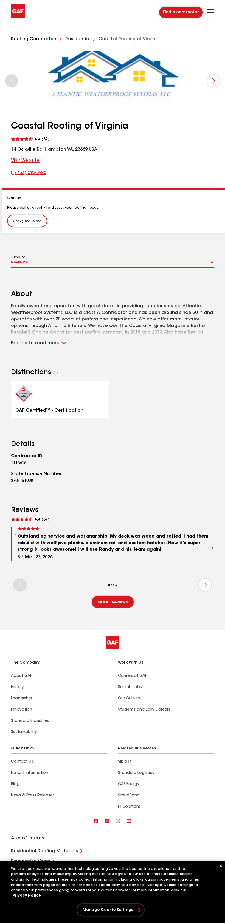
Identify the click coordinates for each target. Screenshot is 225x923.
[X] (107, 821)
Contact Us (22, 762)
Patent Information (29, 773)
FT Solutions (129, 807)
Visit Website (25, 160)
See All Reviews (113, 602)
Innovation (21, 710)
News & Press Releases (33, 795)
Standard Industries (30, 721)
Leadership (21, 698)
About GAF (21, 676)
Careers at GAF (132, 676)
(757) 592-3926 (28, 174)
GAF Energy (128, 784)
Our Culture (129, 698)
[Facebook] (96, 821)
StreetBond (129, 795)
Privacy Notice (26, 896)
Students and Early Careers (144, 710)
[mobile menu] (210, 12)
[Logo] (18, 17)
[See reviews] (30, 139)
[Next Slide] (213, 81)
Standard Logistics (136, 773)
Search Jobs (130, 687)
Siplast (124, 762)
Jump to (18, 257)
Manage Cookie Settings (108, 910)
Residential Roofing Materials (44, 851)
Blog (15, 784)
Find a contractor (181, 12)
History (17, 687)
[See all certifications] (56, 373)
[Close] (221, 865)
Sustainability (24, 732)
